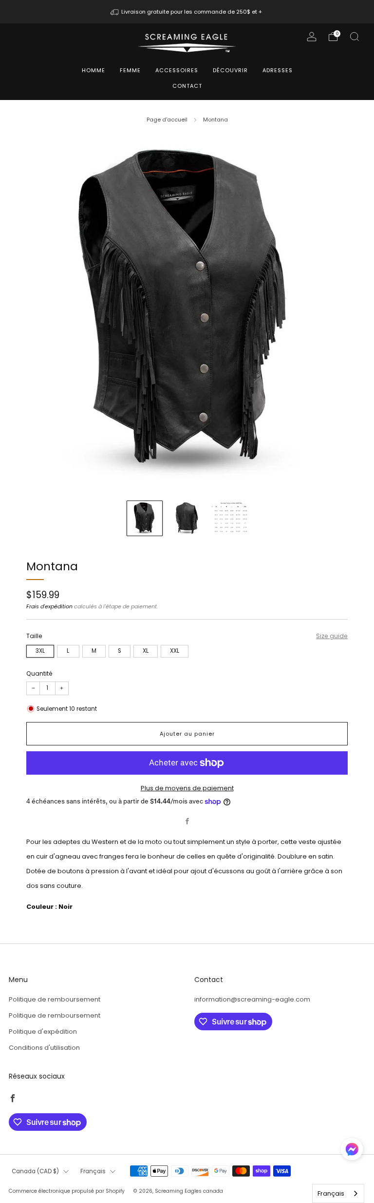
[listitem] (187, 11)
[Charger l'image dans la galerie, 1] (145, 519)
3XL (40, 651)
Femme (130, 70)
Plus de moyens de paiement (187, 788)
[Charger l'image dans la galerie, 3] (229, 519)
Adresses (277, 70)
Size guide (332, 636)
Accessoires (176, 70)
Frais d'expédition (49, 606)
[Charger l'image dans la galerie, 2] (187, 519)
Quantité (39, 673)
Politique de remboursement (54, 999)
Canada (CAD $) (35, 1171)
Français (93, 1171)
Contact (187, 86)
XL (146, 651)
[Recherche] (354, 36)
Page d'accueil (167, 119)
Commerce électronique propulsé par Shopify (67, 1191)
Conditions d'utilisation (44, 1047)
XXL (174, 651)
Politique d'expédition (43, 1031)
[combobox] (338, 1193)
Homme (93, 70)
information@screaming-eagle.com (252, 999)
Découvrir (230, 70)
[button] (352, 1152)
